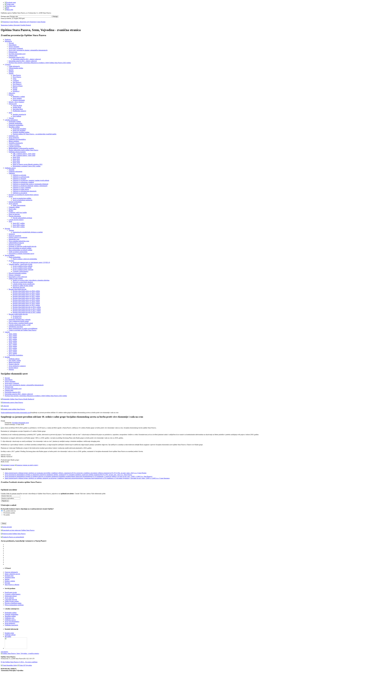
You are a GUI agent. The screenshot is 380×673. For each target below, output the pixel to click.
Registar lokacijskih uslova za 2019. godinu (26, 300)
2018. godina (13, 343)
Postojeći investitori (15, 244)
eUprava (11, 260)
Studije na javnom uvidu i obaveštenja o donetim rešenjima (31, 280)
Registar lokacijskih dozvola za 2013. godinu (27, 309)
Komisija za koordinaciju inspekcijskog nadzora (24, 194)
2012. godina (13, 353)
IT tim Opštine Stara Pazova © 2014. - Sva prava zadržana (19, 662)
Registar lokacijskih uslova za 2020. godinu (26, 298)
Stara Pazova (17, 75)
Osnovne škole (17, 105)
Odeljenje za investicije (20, 193)
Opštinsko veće (13, 136)
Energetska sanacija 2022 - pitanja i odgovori (23, 61)
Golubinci (16, 80)
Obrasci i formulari (14, 275)
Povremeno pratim (9, 513)
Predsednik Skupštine (19, 129)
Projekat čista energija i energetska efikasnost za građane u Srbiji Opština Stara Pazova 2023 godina (40, 63)
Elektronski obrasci (11, 596)
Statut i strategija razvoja (12, 574)
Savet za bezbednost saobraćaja (22, 200)
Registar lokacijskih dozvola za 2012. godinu (27, 310)
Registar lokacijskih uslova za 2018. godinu (26, 302)
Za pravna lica (17, 316)
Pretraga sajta (5, 16)
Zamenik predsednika (15, 123)
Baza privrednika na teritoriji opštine (20, 248)
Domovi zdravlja (14, 364)
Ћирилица (4, 25)
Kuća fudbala (17, 116)
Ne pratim (6, 515)
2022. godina (13, 337)
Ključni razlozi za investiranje (18, 237)
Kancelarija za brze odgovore (18, 277)
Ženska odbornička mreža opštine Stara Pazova (23, 150)
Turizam (11, 118)
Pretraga (55, 16)
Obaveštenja (12, 45)
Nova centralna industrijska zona (19, 241)
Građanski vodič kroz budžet (18, 212)
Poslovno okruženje (15, 236)
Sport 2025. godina (19, 227)
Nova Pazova (17, 77)
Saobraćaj (12, 234)
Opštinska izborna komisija (17, 152)
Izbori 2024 (16, 157)
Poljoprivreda (13, 52)
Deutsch (28, 25)
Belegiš (15, 87)
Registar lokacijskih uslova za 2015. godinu (26, 305)
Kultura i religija (10, 581)
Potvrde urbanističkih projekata (22, 218)
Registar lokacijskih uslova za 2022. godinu (26, 294)
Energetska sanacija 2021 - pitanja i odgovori (27, 59)
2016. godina (13, 346)
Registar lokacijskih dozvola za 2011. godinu (27, 312)
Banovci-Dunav (18, 86)
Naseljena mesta (10, 577)
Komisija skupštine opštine (21, 132)
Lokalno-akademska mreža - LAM (19, 325)
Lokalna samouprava (11, 120)
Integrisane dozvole (19, 287)
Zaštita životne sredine (16, 278)
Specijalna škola (18, 109)
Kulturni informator (19, 100)
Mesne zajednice (14, 141)
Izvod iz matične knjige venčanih (23, 269)
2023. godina (13, 335)
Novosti (11, 43)
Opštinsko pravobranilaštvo (17, 139)
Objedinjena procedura (16, 326)
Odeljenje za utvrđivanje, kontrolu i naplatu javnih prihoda (31, 180)
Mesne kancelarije (14, 362)
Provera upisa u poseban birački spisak (21, 323)
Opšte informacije (14, 66)
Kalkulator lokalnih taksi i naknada (19, 319)
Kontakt (7, 357)
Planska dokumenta (15, 216)
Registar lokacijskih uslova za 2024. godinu (26, 291)
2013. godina (13, 351)
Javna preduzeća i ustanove (17, 366)
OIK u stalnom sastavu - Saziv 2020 (24, 155)
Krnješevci (16, 91)
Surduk (15, 89)
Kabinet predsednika (15, 202)
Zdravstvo (12, 93)
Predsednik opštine (11, 612)
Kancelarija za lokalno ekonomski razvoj (21, 253)
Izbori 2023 (16, 159)
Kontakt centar (9, 633)
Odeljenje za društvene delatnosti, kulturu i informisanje (30, 186)
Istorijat (11, 70)
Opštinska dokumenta (15, 171)
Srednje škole (17, 107)
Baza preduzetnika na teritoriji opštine (20, 250)
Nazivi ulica (12, 209)
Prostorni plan (9, 575)
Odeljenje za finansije (19, 178)
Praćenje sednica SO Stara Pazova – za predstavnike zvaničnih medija (34, 134)
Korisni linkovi (13, 368)
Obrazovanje (13, 104)
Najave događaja (14, 46)
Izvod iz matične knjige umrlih (22, 268)
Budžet (11, 211)
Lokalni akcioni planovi (16, 219)
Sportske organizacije (19, 114)
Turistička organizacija (16, 143)
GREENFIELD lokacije (16, 243)
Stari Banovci (17, 82)
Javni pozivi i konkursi (16, 48)
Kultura (11, 95)
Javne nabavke (13, 203)
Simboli (11, 71)
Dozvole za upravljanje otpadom (23, 282)
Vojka (14, 79)
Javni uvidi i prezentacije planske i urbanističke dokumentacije (28, 50)
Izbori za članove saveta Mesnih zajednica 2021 (27, 164)
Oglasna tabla (13, 55)
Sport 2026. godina (19, 225)
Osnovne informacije (11, 572)
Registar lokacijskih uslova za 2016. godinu (26, 303)
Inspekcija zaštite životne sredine (23, 285)
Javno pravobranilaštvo (12, 621)
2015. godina (13, 348)
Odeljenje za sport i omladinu (22, 187)
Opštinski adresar (14, 359)
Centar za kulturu (14, 145)
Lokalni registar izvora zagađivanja (24, 284)
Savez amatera (17, 98)
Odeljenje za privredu (19, 175)
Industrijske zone (14, 239)
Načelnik (11, 170)
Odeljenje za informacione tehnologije (24, 191)
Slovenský (17, 25)
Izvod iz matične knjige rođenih (22, 266)
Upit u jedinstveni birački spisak (19, 321)
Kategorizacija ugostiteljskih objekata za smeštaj (28, 232)
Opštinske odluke (14, 207)
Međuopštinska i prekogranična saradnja (21, 148)
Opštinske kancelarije (11, 625)
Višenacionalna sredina (16, 68)
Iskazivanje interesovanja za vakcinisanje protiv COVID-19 (31, 262)
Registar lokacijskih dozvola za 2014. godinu (27, 307)
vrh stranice (4, 651)
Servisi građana (9, 255)
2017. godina (13, 344)
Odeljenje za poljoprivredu (21, 177)
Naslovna (8, 39)
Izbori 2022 (16, 161)
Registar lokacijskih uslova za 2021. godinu (26, 296)
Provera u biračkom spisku (13, 603)
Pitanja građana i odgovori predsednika (25, 259)
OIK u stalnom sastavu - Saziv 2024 (24, 153)
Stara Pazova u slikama (12, 584)
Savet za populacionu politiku (22, 198)
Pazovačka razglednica (16, 355)
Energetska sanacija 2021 (17, 57)
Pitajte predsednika (14, 257)
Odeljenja (12, 173)
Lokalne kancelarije (15, 146)
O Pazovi (8, 64)
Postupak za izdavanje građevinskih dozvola (22, 246)
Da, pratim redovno (9, 511)
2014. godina (13, 350)
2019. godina (13, 341)
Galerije (7, 332)
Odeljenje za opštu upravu (21, 189)
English (23, 25)
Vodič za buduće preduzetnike (18, 252)
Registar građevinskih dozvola (18, 314)
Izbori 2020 (16, 162)
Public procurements (19, 205)
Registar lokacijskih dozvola (17, 289)
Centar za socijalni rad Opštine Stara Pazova (22, 330)
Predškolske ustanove (19, 111)
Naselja (11, 73)
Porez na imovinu (14, 214)
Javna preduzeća (14, 137)
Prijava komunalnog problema (14, 605)
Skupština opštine (14, 127)
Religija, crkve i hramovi (16, 102)
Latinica (11, 25)
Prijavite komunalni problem (17, 273)
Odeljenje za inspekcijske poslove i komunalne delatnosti (30, 184)
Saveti (11, 196)
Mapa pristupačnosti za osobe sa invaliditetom (23, 328)
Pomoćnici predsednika (16, 125)
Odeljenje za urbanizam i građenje (23, 182)
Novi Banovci (17, 84)
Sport (10, 112)
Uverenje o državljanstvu (20, 271)
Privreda (7, 228)
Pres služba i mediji (15, 360)
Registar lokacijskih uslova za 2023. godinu (26, 293)
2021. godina (13, 339)
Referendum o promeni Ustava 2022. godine (26, 166)
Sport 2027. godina (19, 223)
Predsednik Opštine (15, 121)
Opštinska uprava (10, 168)
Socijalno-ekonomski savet (17, 54)
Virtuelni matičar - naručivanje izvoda (20, 264)
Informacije (8, 41)
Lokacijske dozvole (11, 599)
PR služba (8, 636)
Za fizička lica (17, 318)
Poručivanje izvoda (11, 592)
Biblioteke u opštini (19, 96)
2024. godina (13, 334)
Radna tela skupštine (19, 130)
